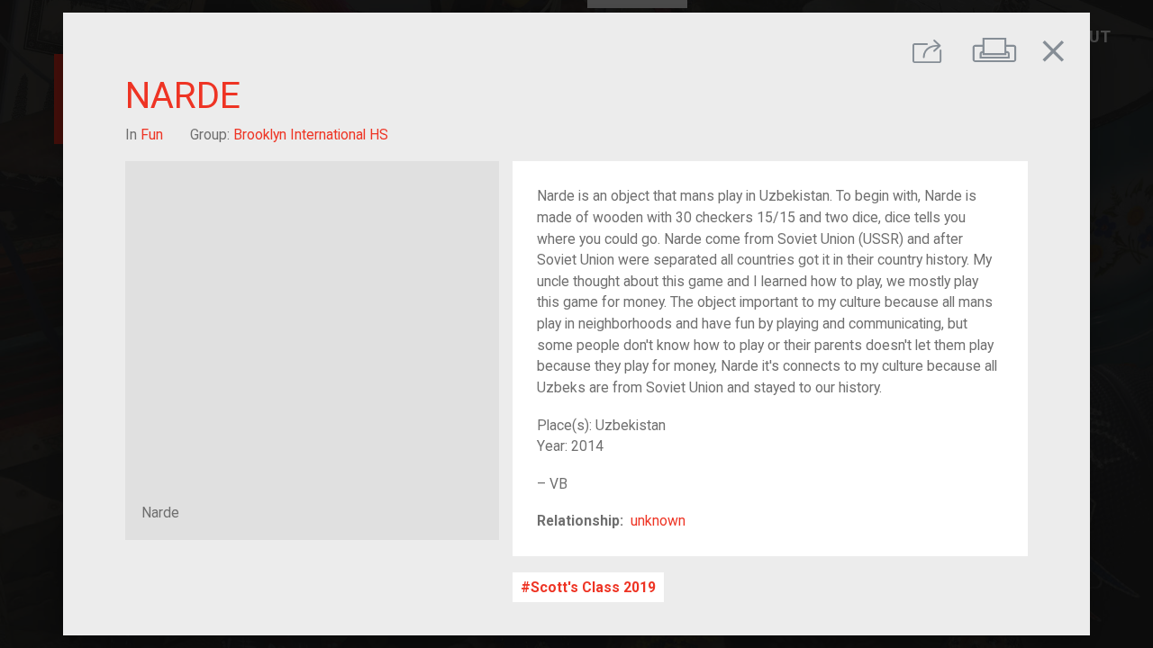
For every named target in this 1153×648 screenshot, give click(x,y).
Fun (152, 134)
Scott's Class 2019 (593, 587)
